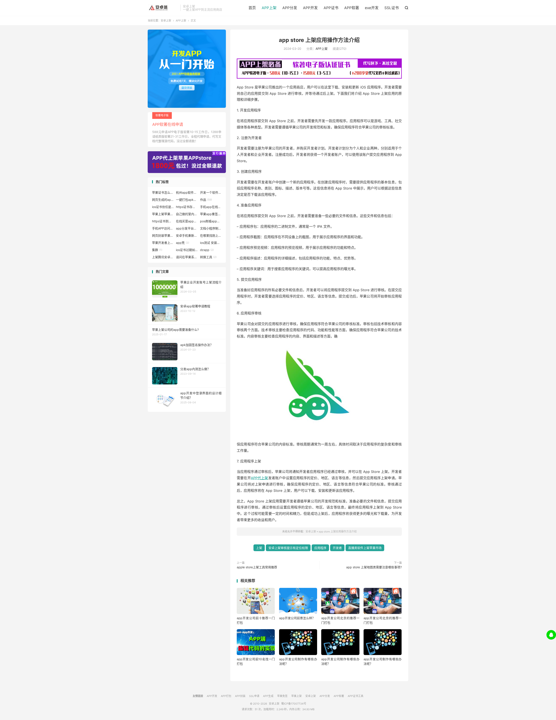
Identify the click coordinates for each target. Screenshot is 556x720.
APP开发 (310, 8)
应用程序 (320, 548)
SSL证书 (391, 8)
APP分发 (289, 8)
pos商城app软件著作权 (211, 221)
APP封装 (240, 696)
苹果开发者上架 (163, 242)
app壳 (182, 242)
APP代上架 (259, 478)
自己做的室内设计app (187, 214)
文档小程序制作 (211, 228)
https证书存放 (187, 207)
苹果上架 (296, 696)
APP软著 (351, 8)
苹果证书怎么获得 (163, 192)
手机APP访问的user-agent (163, 228)
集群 (157, 250)
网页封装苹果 (163, 235)
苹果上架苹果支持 (163, 214)
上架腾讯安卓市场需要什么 (163, 257)
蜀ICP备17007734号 (293, 703)
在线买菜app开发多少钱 (187, 221)
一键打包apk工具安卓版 (187, 199)
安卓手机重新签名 (187, 235)
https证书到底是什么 (163, 221)
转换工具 (208, 257)
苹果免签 (282, 696)
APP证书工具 (355, 696)
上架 (259, 548)
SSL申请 (254, 696)
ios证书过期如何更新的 (187, 250)
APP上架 (269, 8)
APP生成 (268, 696)
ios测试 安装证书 (211, 242)
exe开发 (372, 8)
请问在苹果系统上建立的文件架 (187, 257)
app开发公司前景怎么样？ (297, 618)
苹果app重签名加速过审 (211, 214)
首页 (252, 8)
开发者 (337, 548)
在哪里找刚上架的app (211, 235)
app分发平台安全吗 (187, 228)
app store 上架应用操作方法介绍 (319, 40)
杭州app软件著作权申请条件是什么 (187, 192)
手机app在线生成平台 (211, 207)
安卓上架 (163, 7)
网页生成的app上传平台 (163, 199)
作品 (206, 199)
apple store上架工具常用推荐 (257, 567)
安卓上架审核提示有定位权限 (288, 548)
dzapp (207, 250)
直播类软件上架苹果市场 (365, 548)
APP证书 (331, 8)
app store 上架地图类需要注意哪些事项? (374, 567)
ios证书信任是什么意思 (163, 207)
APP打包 (226, 696)
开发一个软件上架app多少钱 (211, 192)
